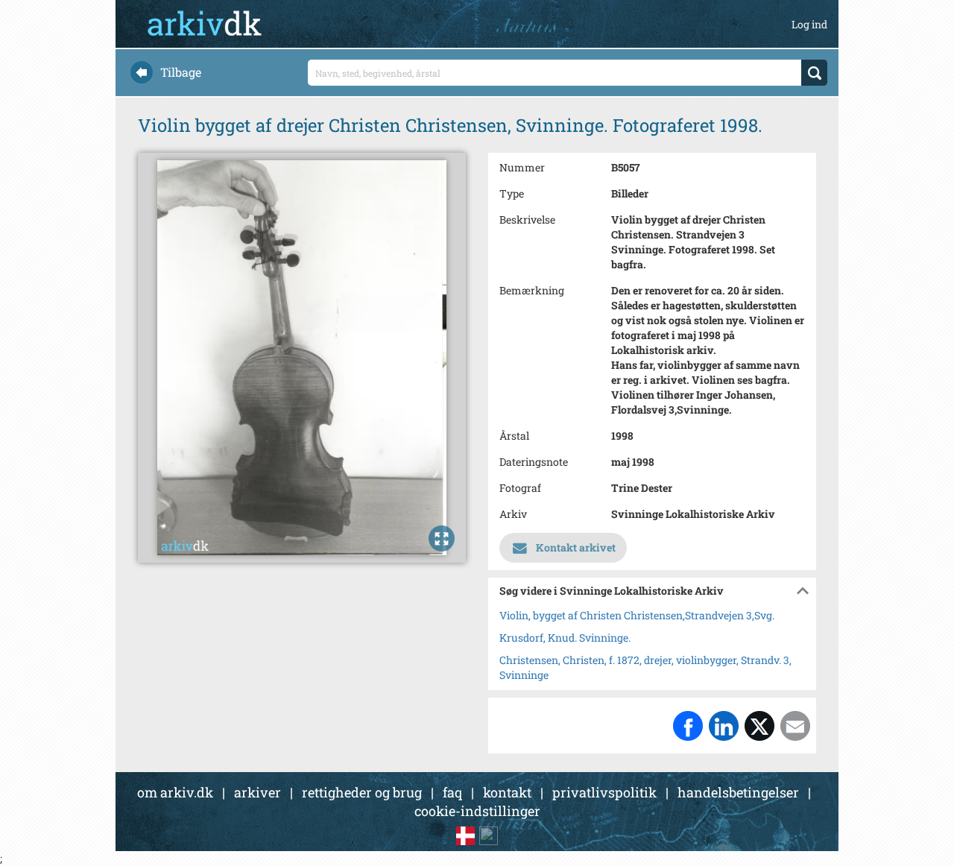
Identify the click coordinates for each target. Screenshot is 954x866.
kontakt (507, 792)
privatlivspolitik (604, 792)
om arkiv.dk (175, 792)
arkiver (257, 792)
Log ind (809, 24)
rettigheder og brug (362, 792)
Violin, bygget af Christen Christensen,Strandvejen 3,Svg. (636, 615)
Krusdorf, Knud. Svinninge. (565, 637)
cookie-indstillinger (477, 811)
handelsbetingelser (738, 792)
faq (452, 792)
